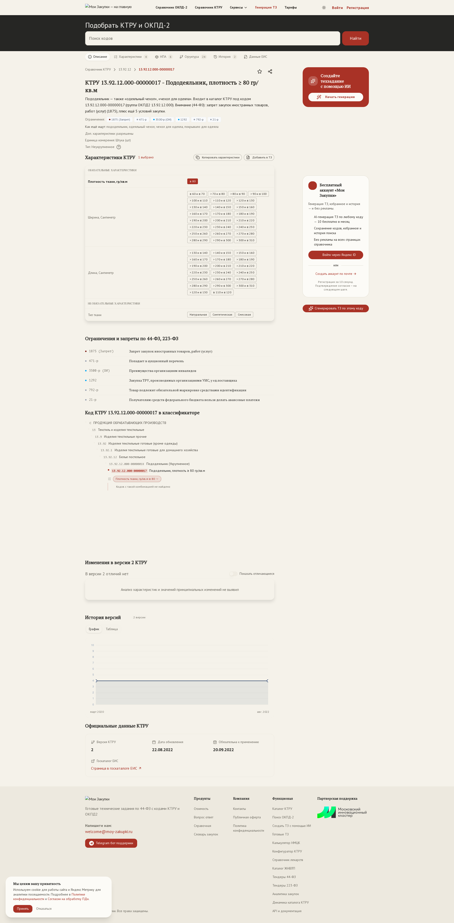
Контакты (239, 809)
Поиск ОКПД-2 (283, 817)
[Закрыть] (361, 183)
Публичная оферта (247, 817)
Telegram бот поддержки (114, 843)
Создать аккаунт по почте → (335, 274)
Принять (23, 908)
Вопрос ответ (203, 817)
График (94, 629)
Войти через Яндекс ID (339, 255)
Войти (337, 7)
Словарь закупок (206, 834)
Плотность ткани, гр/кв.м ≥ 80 (135, 479)
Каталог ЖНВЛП (283, 868)
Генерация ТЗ (266, 7)
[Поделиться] (270, 71)
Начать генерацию (340, 97)
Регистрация (358, 7)
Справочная (202, 826)
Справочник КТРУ (208, 7)
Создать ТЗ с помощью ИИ (291, 826)
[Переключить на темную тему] (324, 7)
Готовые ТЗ (280, 834)
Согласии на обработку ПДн (68, 899)
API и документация (286, 911)
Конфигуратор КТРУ (287, 851)
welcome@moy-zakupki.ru (108, 831)
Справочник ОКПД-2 (171, 7)
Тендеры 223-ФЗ (285, 885)
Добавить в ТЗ (262, 157)
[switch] (233, 573)
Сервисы (236, 7)
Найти (355, 38)
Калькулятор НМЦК (286, 843)
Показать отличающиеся (257, 573)
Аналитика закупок (285, 894)
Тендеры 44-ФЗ (284, 877)
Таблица (112, 629)
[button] (175, 86)
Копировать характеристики (221, 157)
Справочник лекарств (287, 860)
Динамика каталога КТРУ (290, 902)
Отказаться (44, 908)
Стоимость (201, 809)
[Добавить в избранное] (259, 71)
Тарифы (290, 7)
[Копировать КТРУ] (270, 86)
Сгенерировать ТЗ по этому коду (339, 308)
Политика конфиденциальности (248, 828)
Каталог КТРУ (282, 809)
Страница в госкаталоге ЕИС (114, 768)
